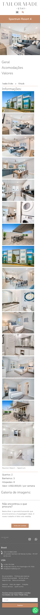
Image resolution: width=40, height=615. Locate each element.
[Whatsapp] (36, 539)
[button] (17, 12)
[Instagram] (30, 539)
